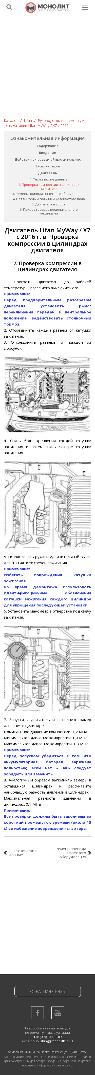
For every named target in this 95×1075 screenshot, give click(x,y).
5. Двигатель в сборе (49, 204)
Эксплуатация (47, 166)
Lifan (28, 120)
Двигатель (47, 173)
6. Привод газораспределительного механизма (49, 211)
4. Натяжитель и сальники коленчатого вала (49, 199)
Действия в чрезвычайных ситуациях (47, 159)
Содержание (48, 146)
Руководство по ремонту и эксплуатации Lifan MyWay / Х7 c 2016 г (44, 123)
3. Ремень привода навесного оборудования (48, 193)
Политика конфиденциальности (64, 1052)
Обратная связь (47, 991)
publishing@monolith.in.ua (53, 1041)
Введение (47, 152)
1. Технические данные (49, 179)
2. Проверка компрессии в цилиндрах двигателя (48, 186)
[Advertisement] (47, 68)
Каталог (11, 120)
